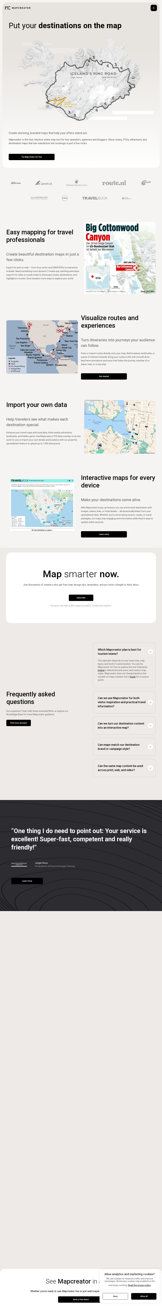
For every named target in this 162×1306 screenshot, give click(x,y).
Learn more (104, 534)
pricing (101, 670)
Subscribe (81, 598)
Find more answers (18, 723)
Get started (104, 376)
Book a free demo (81, 1299)
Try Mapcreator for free (32, 157)
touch (133, 676)
